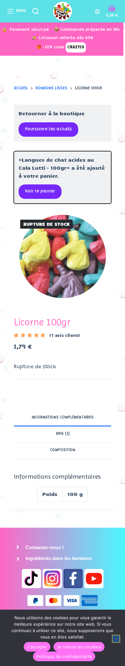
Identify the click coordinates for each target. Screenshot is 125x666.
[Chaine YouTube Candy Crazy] (94, 578)
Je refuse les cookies (79, 646)
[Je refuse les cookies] (116, 639)
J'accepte (37, 646)
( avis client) (64, 335)
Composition (62, 450)
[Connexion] (97, 11)
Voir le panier (40, 191)
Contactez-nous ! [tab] (44, 547)
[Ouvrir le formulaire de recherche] (35, 11)
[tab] (62, 418)
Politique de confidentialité (64, 656)
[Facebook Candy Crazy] (73, 578)
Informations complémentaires (63, 417)
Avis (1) (63, 434)
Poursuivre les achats (48, 129)
